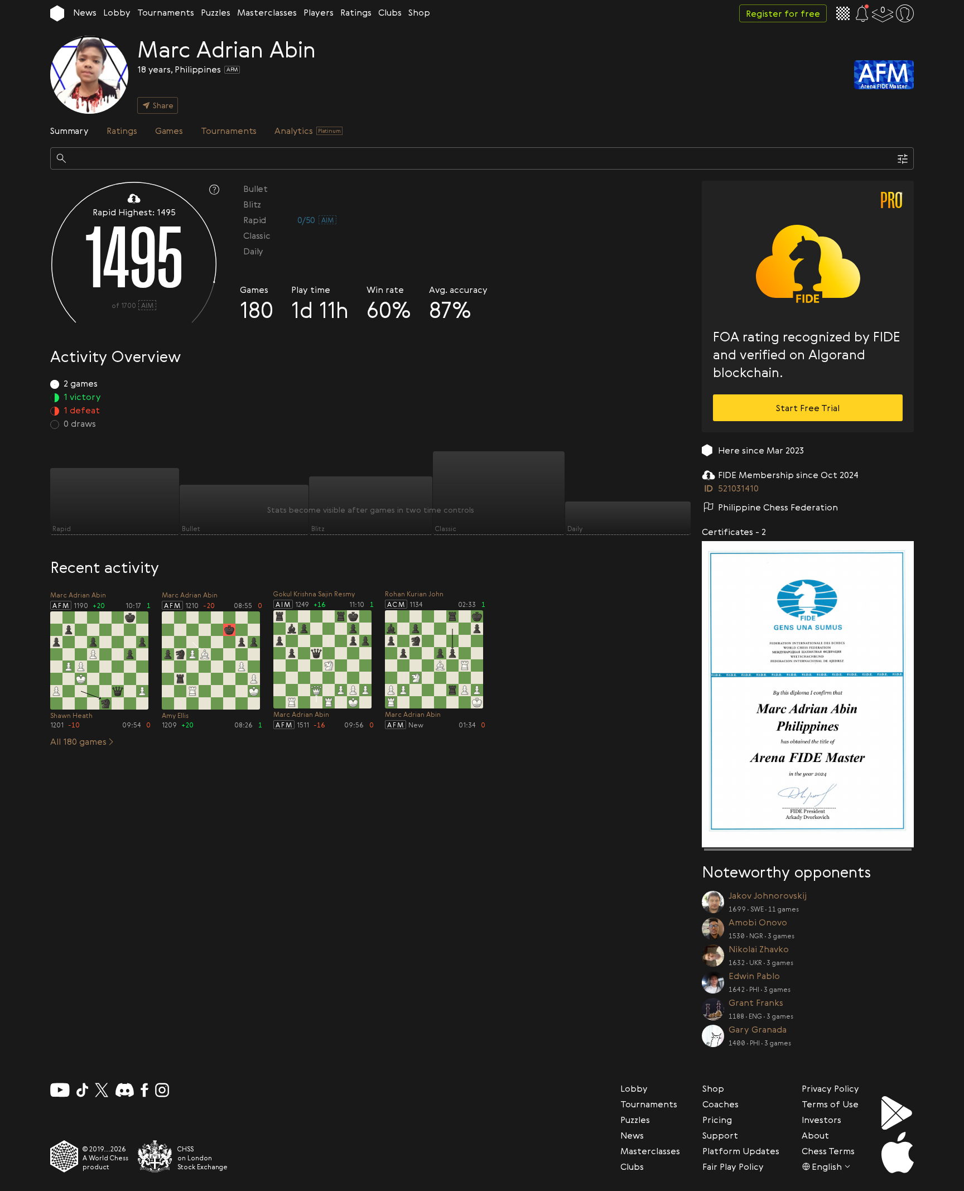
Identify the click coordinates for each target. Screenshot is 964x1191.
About (815, 1135)
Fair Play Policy (733, 1166)
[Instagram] (162, 1090)
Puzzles (215, 12)
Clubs (390, 12)
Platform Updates (740, 1151)
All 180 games (78, 741)
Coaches (720, 1104)
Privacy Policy (830, 1088)
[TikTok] (82, 1090)
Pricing (717, 1119)
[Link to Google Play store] (897, 1113)
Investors (821, 1119)
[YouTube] (60, 1090)
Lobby (117, 12)
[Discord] (124, 1090)
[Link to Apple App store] (897, 1152)
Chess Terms (828, 1151)
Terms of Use (830, 1104)
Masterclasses (267, 12)
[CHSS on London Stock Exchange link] (155, 1156)
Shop (419, 12)
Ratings (356, 12)
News (85, 12)
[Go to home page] (57, 13)
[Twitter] (101, 1090)
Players (318, 12)
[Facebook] (145, 1090)
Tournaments (165, 12)
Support (720, 1135)
